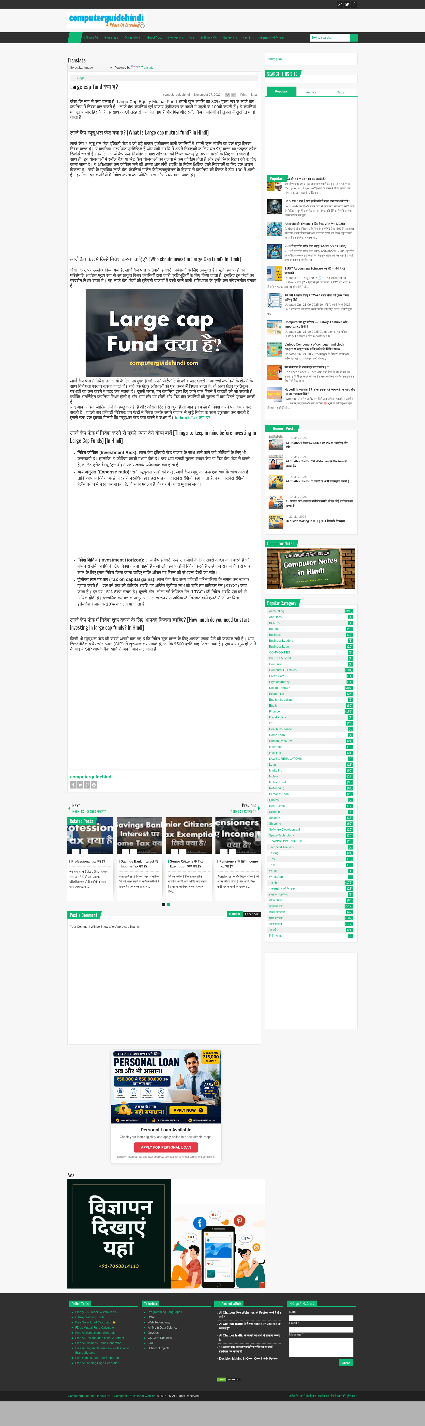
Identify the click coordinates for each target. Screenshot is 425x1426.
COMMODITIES (279, 652)
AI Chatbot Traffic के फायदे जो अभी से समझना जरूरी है (317, 481)
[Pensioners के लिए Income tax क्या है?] (238, 835)
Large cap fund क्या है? (94, 86)
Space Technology (281, 835)
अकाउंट (273, 882)
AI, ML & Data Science (163, 1327)
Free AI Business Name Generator (98, 1343)
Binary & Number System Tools (96, 1312)
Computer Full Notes (283, 670)
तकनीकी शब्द (276, 906)
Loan (272, 764)
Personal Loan (279, 794)
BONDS (274, 623)
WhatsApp (276, 877)
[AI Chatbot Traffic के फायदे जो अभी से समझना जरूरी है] (276, 482)
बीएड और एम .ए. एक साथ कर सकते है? (305, 179)
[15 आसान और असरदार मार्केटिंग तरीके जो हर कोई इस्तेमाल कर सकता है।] (276, 502)
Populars (281, 91)
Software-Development (284, 829)
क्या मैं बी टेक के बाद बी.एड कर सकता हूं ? (307, 367)
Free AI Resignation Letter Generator (99, 1338)
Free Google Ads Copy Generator (97, 1358)
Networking (276, 788)
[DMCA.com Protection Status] (229, 1381)
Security (274, 817)
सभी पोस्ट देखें (90, 37)
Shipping (275, 823)
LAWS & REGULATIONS (285, 758)
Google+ (340, 4)
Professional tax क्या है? (88, 861)
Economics (276, 694)
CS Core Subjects (160, 1338)
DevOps (153, 1333)
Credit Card (277, 676)
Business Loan (279, 646)
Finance (274, 711)
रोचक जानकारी (175, 37)
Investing (275, 753)
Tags (340, 92)
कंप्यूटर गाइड (111, 37)
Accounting (276, 611)
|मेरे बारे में (352, 1396)
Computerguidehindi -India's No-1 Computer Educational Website (111, 1396)
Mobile (273, 776)
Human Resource (281, 741)
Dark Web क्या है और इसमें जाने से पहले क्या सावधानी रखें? (317, 201)
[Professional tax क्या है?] (90, 835)
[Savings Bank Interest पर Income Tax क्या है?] (140, 835)
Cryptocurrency (279, 682)
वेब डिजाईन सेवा (208, 37)
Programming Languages (165, 1312)
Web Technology (159, 1322)
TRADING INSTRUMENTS (286, 841)
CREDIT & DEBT (280, 658)
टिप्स (192, 37)
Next (258, 836)
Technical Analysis (281, 847)
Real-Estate (277, 806)
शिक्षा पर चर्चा (276, 918)
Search (354, 38)
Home (75, 37)
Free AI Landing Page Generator (97, 1363)
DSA (151, 1317)
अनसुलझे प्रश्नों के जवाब (271, 37)
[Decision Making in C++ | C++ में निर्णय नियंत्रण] (276, 522)
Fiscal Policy (277, 717)
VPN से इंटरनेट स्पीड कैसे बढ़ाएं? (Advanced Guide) (315, 246)
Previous (70, 836)
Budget (80, 78)
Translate (147, 67)
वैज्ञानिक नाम (230, 37)
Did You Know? (279, 688)
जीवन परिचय (276, 900)
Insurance (275, 747)
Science (274, 812)
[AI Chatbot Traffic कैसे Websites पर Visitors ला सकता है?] (276, 462)
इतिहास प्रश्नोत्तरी (278, 894)
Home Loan (277, 735)
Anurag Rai (275, 59)
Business (275, 635)
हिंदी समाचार (275, 936)
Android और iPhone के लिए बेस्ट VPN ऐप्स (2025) (315, 224)
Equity (273, 705)
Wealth (273, 871)
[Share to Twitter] (101, 840)
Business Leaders (281, 640)
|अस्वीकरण (323, 1396)
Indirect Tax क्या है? (192, 417)
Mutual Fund (277, 782)
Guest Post (154, 37)
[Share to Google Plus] (107, 840)
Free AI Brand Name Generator (96, 1333)
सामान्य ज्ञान (275, 924)
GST (272, 723)
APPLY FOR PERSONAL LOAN (166, 1147)
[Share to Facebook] (95, 840)
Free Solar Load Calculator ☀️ (95, 1322)
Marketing (275, 770)
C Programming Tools (89, 1317)
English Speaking (281, 699)
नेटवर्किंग (247, 37)
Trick (272, 865)
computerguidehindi (177, 94)
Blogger (234, 914)
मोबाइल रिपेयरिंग (132, 37)
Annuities (275, 617)
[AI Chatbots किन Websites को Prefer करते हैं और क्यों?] (276, 442)
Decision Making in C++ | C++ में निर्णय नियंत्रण (315, 521)
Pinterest (94, 785)
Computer (275, 664)
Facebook (354, 4)
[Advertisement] (164, 212)
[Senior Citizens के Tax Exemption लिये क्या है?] (189, 835)
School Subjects (158, 1348)
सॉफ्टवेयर (274, 930)
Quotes (274, 800)
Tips (272, 859)
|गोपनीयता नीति (338, 1396)
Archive (311, 92)
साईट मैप (294, 1396)
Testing (274, 853)
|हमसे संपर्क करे (308, 1396)
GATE (151, 1343)
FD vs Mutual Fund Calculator (95, 1327)
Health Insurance (280, 729)
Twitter (347, 4)
